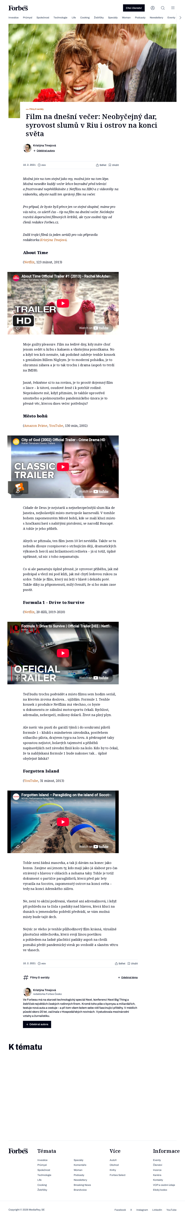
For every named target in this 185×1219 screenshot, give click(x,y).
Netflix (29, 262)
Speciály (113, 17)
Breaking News (82, 1185)
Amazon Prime (35, 425)
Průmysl (27, 17)
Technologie (60, 17)
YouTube (56, 425)
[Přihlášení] (152, 8)
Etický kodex (160, 1190)
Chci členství (134, 8)
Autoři (113, 1160)
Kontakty (158, 1180)
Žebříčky (99, 17)
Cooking (85, 17)
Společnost (42, 17)
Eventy (171, 17)
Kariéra (157, 1175)
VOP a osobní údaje (164, 1185)
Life (74, 17)
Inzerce (157, 1170)
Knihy (113, 1170)
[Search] (162, 8)
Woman (126, 17)
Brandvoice (80, 1190)
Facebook (120, 1210)
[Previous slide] (4, 17)
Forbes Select (117, 1175)
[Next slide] (180, 17)
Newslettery (156, 17)
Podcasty (140, 17)
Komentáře (80, 1165)
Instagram (142, 1210)
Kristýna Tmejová (53, 240)
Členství (157, 1165)
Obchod (114, 1165)
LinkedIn (157, 1210)
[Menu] (173, 8)
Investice (13, 17)
